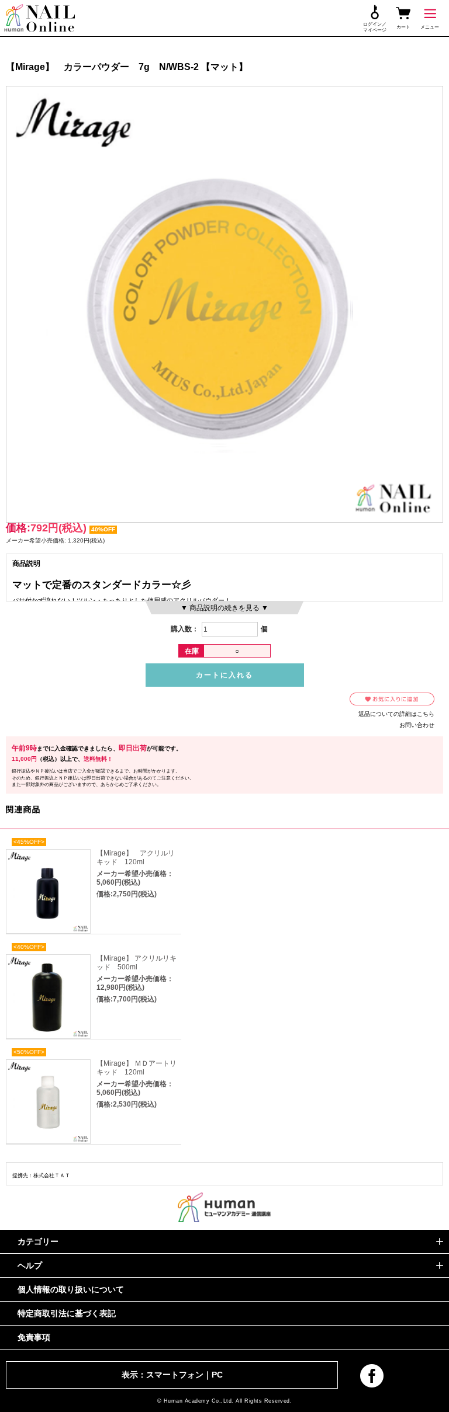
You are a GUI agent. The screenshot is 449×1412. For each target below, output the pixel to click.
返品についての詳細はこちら (396, 714)
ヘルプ (30, 1265)
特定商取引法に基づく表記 (67, 1313)
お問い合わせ (416, 725)
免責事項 (34, 1337)
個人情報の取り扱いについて (71, 1289)
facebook (372, 1375)
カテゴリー (38, 1241)
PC (217, 1374)
